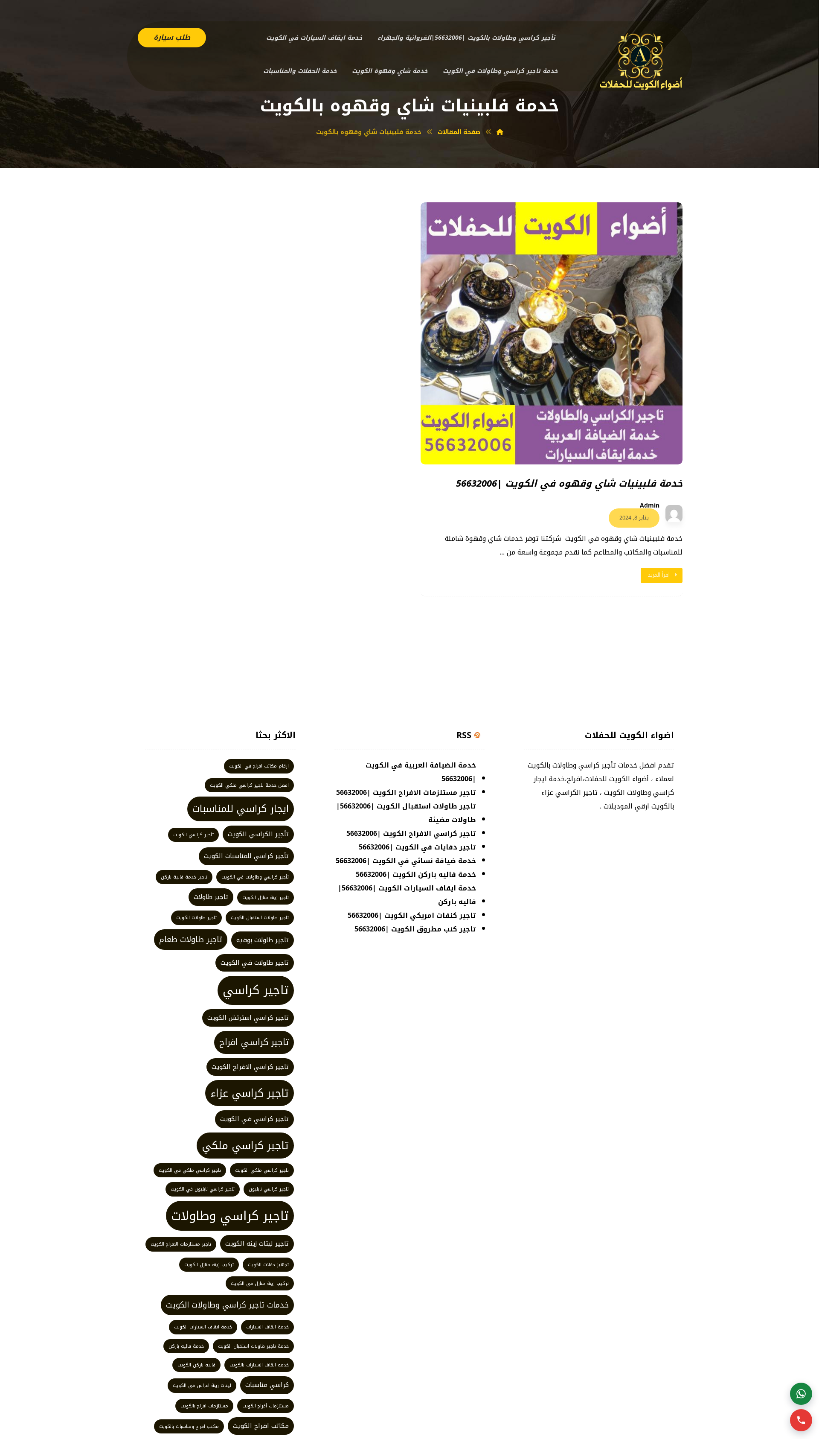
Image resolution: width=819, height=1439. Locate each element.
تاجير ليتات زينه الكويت (257, 1243)
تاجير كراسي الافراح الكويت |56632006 (411, 833)
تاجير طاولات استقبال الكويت (260, 917)
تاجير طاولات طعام (190, 939)
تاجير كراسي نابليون (269, 1189)
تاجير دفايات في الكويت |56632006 (417, 847)
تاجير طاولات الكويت (196, 917)
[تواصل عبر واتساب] (801, 1394)
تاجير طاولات (211, 897)
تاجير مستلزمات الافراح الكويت (181, 1244)
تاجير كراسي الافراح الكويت (250, 1067)
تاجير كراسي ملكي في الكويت (190, 1170)
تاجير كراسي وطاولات (230, 1216)
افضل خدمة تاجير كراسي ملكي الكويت (249, 785)
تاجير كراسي (256, 990)
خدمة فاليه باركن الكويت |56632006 (416, 874)
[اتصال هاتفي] (801, 1420)
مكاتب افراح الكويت (261, 1426)
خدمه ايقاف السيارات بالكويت (259, 1364)
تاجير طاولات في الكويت (255, 963)
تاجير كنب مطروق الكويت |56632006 (415, 929)
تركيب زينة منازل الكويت (209, 1264)
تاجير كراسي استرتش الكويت (248, 1018)
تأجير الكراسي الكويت (258, 834)
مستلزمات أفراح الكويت (265, 1405)
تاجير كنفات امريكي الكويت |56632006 (412, 915)
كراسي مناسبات (267, 1385)
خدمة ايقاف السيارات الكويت (203, 1326)
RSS (463, 735)
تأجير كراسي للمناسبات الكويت (246, 856)
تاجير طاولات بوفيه (262, 940)
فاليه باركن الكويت (196, 1364)
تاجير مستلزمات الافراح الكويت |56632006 (406, 792)
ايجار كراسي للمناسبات (240, 809)
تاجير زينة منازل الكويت (265, 897)
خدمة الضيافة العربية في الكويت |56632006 (421, 772)
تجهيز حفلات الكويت (268, 1264)
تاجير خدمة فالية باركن (184, 877)
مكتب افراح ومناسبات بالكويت (189, 1426)
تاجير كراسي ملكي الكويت (262, 1170)
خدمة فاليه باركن (186, 1346)
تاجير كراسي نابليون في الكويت (203, 1189)
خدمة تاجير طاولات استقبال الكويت (253, 1346)
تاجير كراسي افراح (254, 1042)
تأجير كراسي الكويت (193, 834)
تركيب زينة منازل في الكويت (260, 1283)
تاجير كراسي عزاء (249, 1093)
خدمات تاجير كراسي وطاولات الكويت (227, 1305)
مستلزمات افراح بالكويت (204, 1405)
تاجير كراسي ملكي (245, 1145)
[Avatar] (673, 513)
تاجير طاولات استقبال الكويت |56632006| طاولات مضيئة (406, 813)
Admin (649, 505)
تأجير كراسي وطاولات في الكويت (255, 877)
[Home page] (500, 132)
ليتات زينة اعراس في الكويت (202, 1385)
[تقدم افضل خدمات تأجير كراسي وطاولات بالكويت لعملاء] (641, 60)
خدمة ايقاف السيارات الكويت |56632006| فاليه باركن (407, 894)
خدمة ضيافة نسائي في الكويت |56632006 (406, 860)
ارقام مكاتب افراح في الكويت (259, 766)
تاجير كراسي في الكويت (254, 1119)
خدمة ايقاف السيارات (267, 1326)
